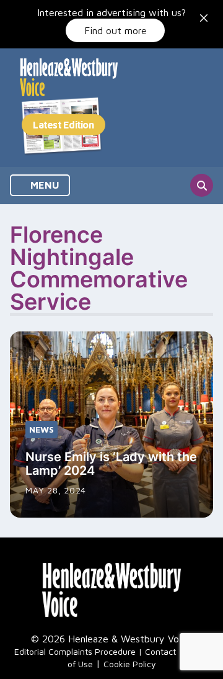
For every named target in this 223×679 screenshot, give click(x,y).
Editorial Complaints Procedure (75, 651)
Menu (43, 185)
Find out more (115, 30)
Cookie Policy (129, 664)
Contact (160, 651)
